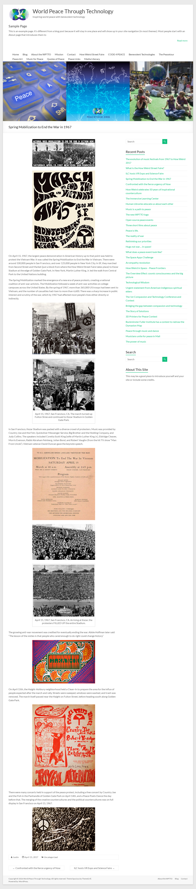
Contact (71, 54)
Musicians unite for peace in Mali (143, 336)
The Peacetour (166, 54)
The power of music (136, 341)
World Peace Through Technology (73, 11)
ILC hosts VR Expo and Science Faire (94, 868)
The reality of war (135, 235)
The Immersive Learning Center (142, 198)
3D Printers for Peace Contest (141, 316)
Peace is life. (132, 230)
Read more (182, 40)
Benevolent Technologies (142, 54)
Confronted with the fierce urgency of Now (36, 868)
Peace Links (74, 58)
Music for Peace (34, 58)
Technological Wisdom (137, 282)
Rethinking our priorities (138, 241)
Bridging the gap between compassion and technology (154, 305)
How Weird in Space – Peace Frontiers (146, 268)
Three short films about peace (141, 225)
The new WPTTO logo (137, 214)
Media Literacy (92, 58)
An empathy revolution (138, 262)
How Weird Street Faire (91, 54)
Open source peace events (139, 219)
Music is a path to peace (138, 209)
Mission (59, 54)
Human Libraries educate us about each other (149, 203)
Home (15, 54)
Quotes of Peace (55, 58)
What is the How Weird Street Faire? (145, 168)
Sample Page (18, 26)
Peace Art (17, 58)
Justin (16, 857)
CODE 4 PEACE (116, 54)
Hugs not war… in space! (138, 246)
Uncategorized (51, 857)
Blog (25, 54)
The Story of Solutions (137, 311)
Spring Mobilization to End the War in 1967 (148, 178)
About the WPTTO (41, 54)
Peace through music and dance (142, 330)
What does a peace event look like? (144, 251)
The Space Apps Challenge (139, 257)
